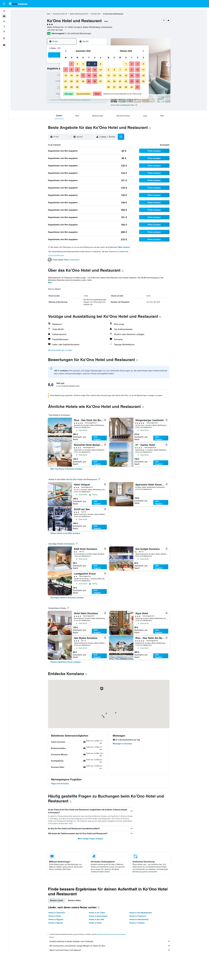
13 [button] (100, 69)
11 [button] (89, 69)
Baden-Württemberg (76, 14)
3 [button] (83, 63)
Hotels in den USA (96, 919)
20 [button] (100, 75)
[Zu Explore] (4, 31)
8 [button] (71, 69)
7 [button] (65, 69)
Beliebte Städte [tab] (74, 900)
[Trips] (4, 38)
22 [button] (71, 81)
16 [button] (77, 75)
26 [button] (95, 81)
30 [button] (77, 87)
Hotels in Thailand (137, 923)
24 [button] (83, 81)
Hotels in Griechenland (138, 919)
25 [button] (89, 81)
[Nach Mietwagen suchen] (4, 21)
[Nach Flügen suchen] (4, 11)
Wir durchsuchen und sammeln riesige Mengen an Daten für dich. (77, 945)
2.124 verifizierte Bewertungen (78, 33)
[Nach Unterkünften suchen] (4, 16)
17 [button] (83, 75)
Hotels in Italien (95, 923)
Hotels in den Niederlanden (140, 912)
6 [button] (100, 63)
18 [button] (89, 75)
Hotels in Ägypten (56, 919)
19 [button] (95, 75)
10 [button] (83, 69)
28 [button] (66, 87)
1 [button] (71, 63)
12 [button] (95, 69)
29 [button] (71, 87)
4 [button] (89, 63)
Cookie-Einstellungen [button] (56, 255)
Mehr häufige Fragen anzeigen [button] (90, 838)
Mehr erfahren (124, 247)
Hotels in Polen (55, 916)
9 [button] (77, 69)
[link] (66, 468)
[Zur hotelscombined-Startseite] (18, 4)
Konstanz (94, 14)
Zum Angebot (97, 438)
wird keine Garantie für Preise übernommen (111, 934)
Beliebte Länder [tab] (56, 900)
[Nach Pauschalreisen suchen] (4, 26)
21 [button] (66, 81)
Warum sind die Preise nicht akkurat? (65, 950)
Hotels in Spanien (56, 923)
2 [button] (77, 63)
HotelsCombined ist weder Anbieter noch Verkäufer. (71, 941)
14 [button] (66, 75)
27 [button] (100, 81)
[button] (4, 3)
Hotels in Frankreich (137, 916)
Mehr (50, 282)
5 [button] (94, 63)
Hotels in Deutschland (98, 916)
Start (48, 14)
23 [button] (77, 81)
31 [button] (137, 87)
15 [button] (71, 75)
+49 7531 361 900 (55, 30)
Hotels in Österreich (57, 912)
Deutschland (57, 14)
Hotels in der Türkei (97, 912)
